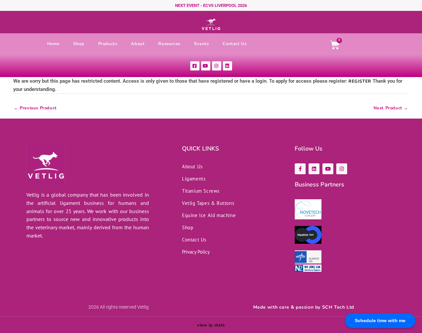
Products (107, 44)
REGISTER (359, 81)
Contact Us (235, 44)
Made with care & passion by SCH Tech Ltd (303, 307)
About (137, 44)
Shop (78, 44)
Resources (169, 44)
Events (201, 44)
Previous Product (35, 109)
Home (53, 44)
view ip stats (211, 325)
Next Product (391, 109)
